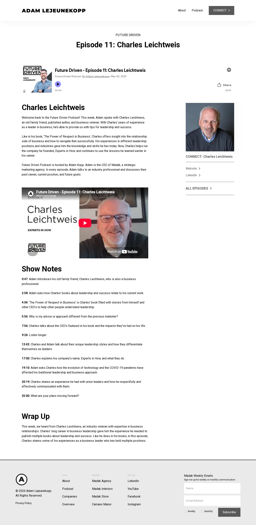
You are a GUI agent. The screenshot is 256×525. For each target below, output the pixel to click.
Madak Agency (101, 481)
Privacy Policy (24, 503)
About (182, 10)
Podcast (197, 10)
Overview (68, 504)
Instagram (134, 504)
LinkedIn (133, 481)
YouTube (133, 489)
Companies (69, 496)
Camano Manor (102, 504)
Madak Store (100, 496)
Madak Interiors (102, 489)
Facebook (134, 496)
